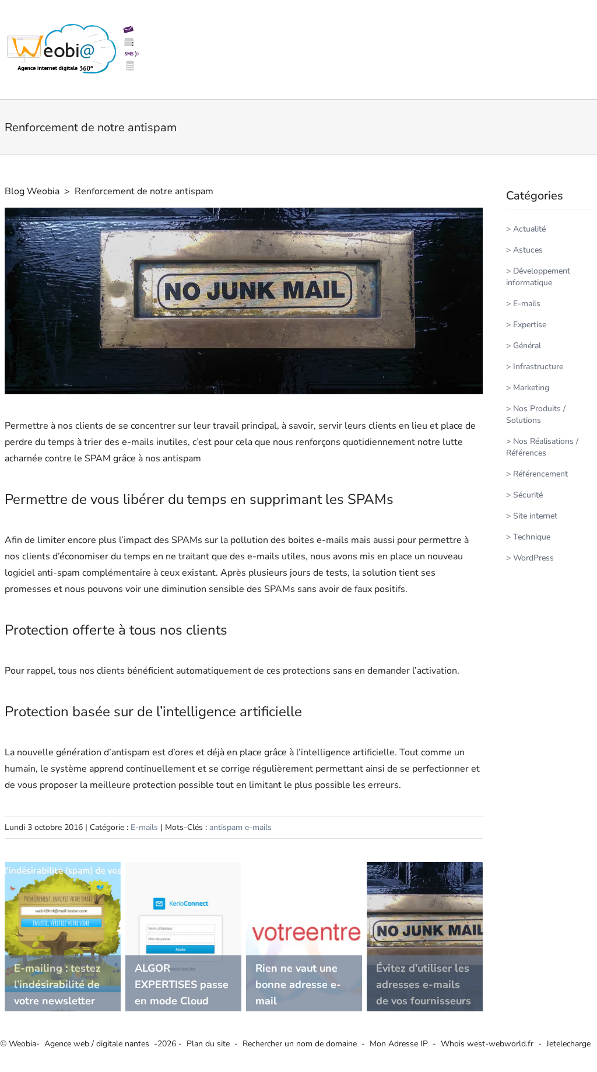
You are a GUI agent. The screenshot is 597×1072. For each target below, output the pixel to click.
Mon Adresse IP (399, 1043)
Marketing (531, 387)
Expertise (529, 324)
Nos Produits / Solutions (536, 414)
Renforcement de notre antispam (144, 191)
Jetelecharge (568, 1043)
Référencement (540, 473)
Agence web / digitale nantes (96, 1043)
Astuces (528, 249)
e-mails (258, 827)
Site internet (535, 515)
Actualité (529, 228)
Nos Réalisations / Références (542, 447)
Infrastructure (538, 366)
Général (527, 345)
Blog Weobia (32, 191)
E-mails (144, 827)
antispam (226, 827)
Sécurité (528, 494)
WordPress (533, 557)
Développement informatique (538, 276)
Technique (531, 536)
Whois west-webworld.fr (487, 1043)
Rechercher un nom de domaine (300, 1043)
